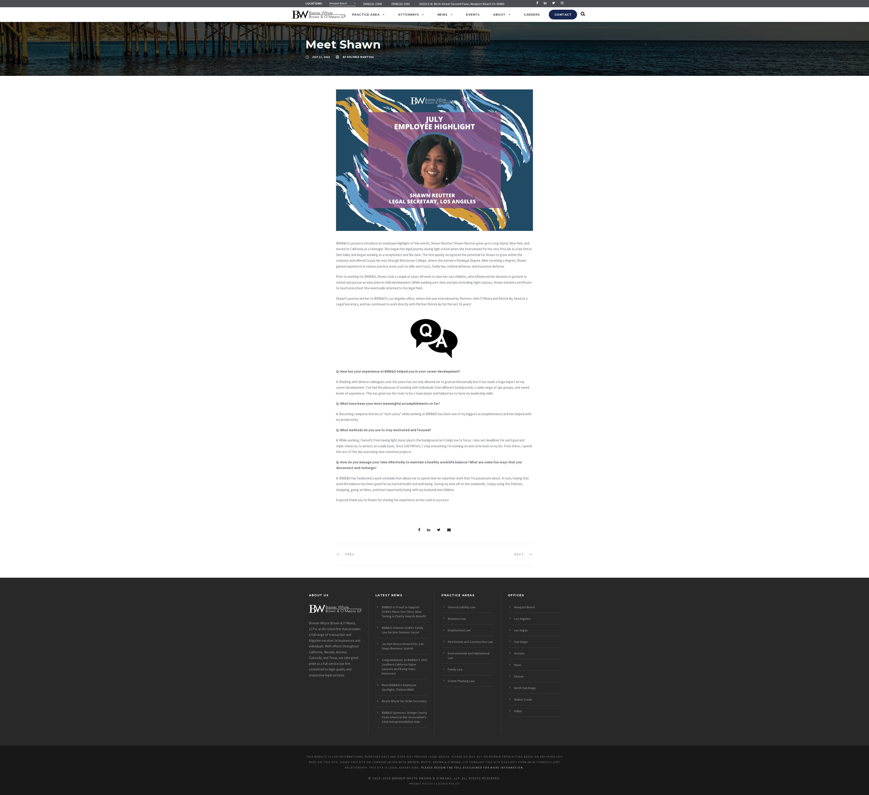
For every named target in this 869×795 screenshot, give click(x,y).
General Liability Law (461, 607)
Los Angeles (522, 619)
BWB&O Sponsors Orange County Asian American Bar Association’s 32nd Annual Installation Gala (404, 717)
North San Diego (525, 688)
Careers (532, 14)
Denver (519, 676)
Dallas (518, 711)
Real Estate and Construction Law (470, 642)
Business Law (457, 619)
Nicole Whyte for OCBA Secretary (404, 701)
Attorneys (408, 14)
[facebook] (537, 3)
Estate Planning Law (461, 681)
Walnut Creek (523, 699)
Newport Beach (524, 607)
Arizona (519, 653)
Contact (563, 14)
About (499, 14)
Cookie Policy (448, 783)
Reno (517, 665)
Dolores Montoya (360, 57)
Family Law (455, 669)
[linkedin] (545, 3)
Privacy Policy (421, 783)
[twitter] (553, 3)
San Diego (521, 642)
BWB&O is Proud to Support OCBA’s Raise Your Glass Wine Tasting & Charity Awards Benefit (404, 611)
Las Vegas (521, 630)
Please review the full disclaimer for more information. (472, 767)
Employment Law (459, 630)
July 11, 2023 (321, 57)
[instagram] (562, 3)
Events (473, 14)
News (442, 14)
